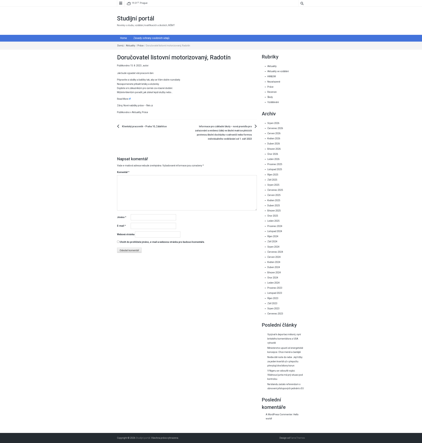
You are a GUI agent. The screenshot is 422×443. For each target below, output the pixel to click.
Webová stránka (126, 234)
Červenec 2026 (275, 128)
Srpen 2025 (273, 185)
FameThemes (297, 438)
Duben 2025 (273, 205)
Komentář (123, 172)
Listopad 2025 (274, 169)
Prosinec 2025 (274, 164)
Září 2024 (272, 241)
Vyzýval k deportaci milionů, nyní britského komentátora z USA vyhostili (284, 338)
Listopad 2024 (274, 231)
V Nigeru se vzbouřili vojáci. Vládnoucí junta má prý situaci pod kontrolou (285, 374)
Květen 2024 (273, 262)
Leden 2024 (273, 282)
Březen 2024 (274, 272)
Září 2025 (272, 179)
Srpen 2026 (273, 123)
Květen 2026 (273, 138)
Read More (122, 99)
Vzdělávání (273, 102)
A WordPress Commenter (279, 414)
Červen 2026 (274, 133)
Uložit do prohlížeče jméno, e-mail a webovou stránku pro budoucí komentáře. (162, 242)
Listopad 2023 (274, 293)
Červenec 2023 (275, 313)
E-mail (121, 225)
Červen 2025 (274, 195)
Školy (270, 97)
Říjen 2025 (272, 174)
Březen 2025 (274, 210)
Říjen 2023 (272, 298)
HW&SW (271, 76)
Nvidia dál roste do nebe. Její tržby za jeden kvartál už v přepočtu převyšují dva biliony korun (284, 361)
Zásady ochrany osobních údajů (151, 38)
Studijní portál (135, 18)
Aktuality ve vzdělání (278, 71)
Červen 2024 (274, 257)
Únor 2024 (272, 277)
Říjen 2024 (272, 236)
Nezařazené (273, 81)
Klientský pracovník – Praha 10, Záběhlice (144, 126)
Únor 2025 (272, 215)
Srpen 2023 (273, 308)
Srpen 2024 (273, 246)
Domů (120, 45)
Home (123, 38)
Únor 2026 (272, 154)
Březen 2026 (274, 149)
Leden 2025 (273, 221)
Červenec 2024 (275, 252)
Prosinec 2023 (274, 288)
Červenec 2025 (275, 190)
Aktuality (130, 45)
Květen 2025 (273, 200)
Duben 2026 (273, 143)
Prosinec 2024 (274, 226)
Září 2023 (272, 303)
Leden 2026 (273, 159)
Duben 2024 (273, 267)
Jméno (121, 217)
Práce (140, 45)
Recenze (272, 92)
